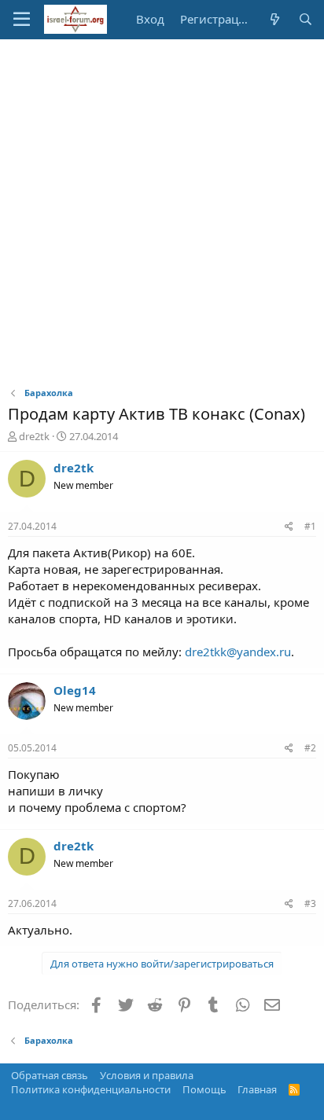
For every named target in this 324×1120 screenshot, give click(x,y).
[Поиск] (305, 19)
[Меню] (21, 19)
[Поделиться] (289, 527)
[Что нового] (274, 19)
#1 (310, 526)
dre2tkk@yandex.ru (238, 651)
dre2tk (34, 436)
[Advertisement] (162, 209)
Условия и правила (146, 1075)
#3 (310, 903)
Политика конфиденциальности (91, 1089)
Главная (257, 1089)
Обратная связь (49, 1075)
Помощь (204, 1089)
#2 (310, 748)
